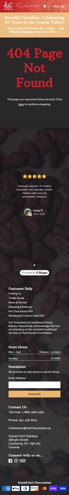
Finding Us (14, 293)
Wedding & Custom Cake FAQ (26, 315)
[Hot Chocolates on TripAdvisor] (22, 461)
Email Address (17, 378)
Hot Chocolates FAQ (20, 311)
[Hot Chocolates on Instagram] (16, 461)
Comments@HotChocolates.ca (29, 428)
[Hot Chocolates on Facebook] (10, 461)
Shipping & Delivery (20, 307)
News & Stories (17, 302)
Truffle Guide (16, 298)
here (21, 104)
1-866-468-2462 (33, 412)
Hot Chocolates (39, 482)
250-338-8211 (28, 420)
